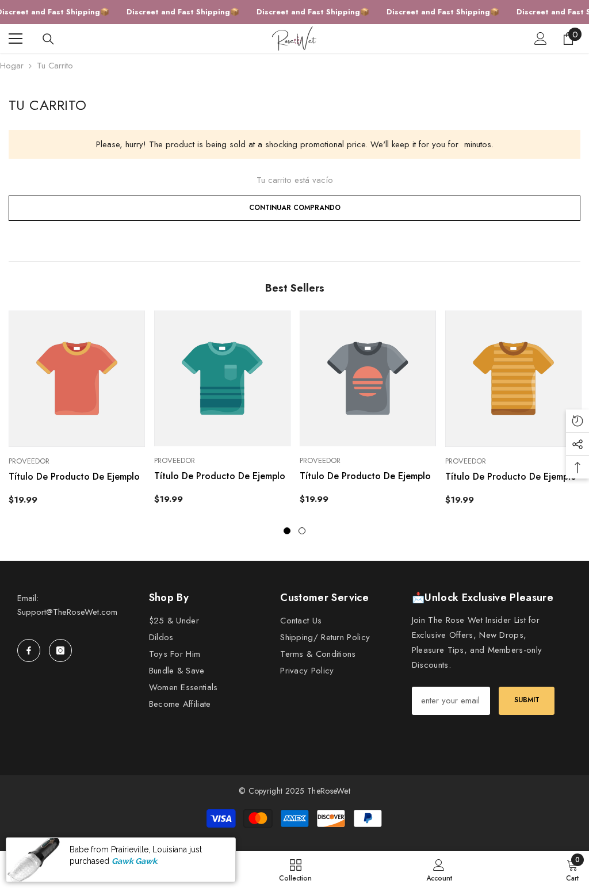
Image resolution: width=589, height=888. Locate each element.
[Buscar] (48, 39)
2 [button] (302, 530)
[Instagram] (60, 650)
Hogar (12, 65)
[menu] (15, 38)
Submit (527, 700)
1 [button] (287, 530)
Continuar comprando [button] (295, 207)
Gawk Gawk (134, 863)
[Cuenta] (540, 38)
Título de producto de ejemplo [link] (74, 476)
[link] (439, 869)
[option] (77, 413)
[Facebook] (28, 650)
